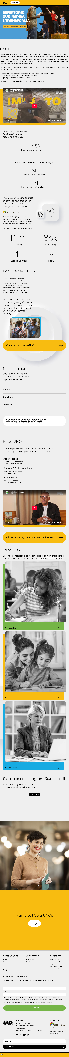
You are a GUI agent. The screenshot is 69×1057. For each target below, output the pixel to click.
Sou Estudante (30, 959)
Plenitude (5, 964)
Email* (5, 991)
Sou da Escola (30, 964)
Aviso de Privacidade (56, 966)
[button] (64, 2)
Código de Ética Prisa (56, 961)
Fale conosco (20, 1020)
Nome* (5, 985)
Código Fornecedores (56, 964)
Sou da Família (30, 961)
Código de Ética (54, 959)
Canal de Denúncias (55, 971)
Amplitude (6, 961)
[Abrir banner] (34, 19)
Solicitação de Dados (56, 968)
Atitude (5, 959)
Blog (5, 970)
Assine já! (34, 1008)
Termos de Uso (54, 1033)
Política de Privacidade (44, 1002)
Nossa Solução (10, 956)
